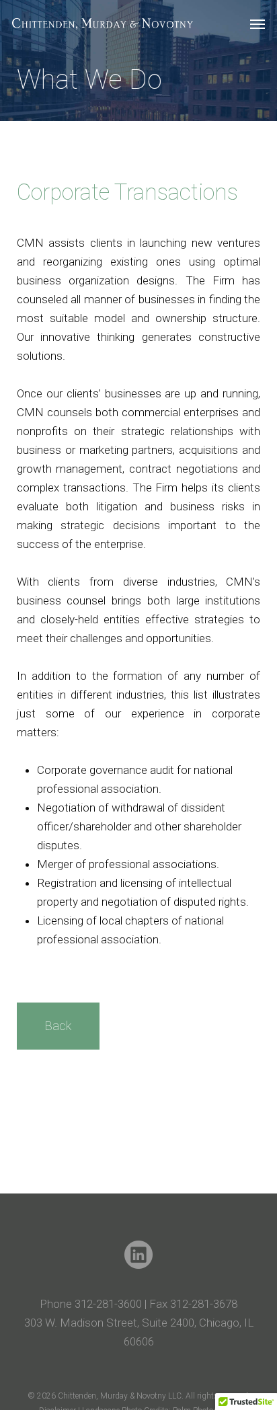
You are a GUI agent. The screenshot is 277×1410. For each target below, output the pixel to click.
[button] (257, 24)
